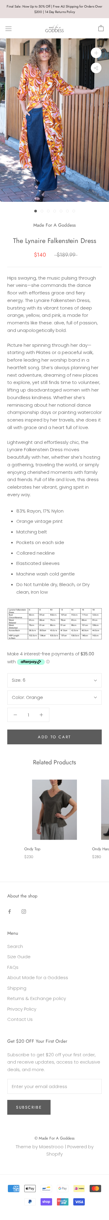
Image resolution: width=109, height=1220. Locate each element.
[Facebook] (9, 911)
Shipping (16, 988)
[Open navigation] (8, 28)
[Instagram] (23, 911)
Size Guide (19, 956)
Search (15, 946)
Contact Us (20, 1019)
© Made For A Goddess (54, 1138)
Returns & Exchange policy (36, 998)
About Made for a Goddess (37, 977)
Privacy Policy (21, 1009)
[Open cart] (101, 28)
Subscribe (29, 1107)
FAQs (12, 967)
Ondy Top (32, 849)
